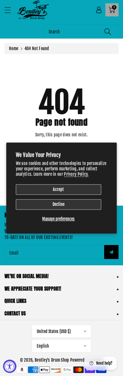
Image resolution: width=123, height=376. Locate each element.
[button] (10, 10)
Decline (58, 204)
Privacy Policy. (76, 174)
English (43, 346)
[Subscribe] (111, 252)
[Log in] (98, 9)
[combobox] (81, 31)
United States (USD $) (54, 331)
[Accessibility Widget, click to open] (9, 366)
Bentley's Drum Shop (52, 360)
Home (13, 48)
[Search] (107, 31)
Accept (58, 189)
